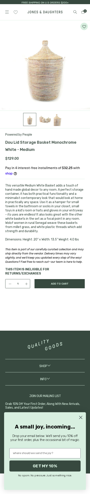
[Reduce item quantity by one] (8, 283)
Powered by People (18, 134)
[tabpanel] (45, 66)
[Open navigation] (7, 12)
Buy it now (59, 302)
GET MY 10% (45, 465)
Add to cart (60, 283)
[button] (84, 26)
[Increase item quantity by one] (27, 283)
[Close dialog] (80, 417)
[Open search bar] (75, 12)
